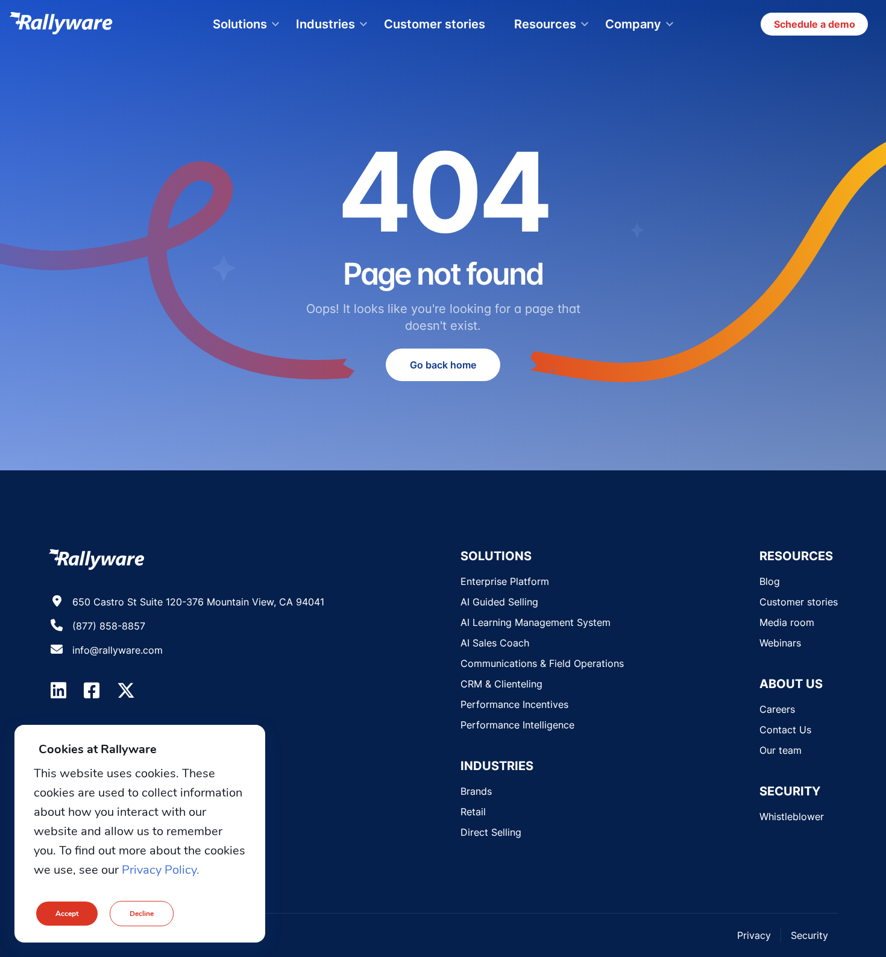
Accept (66, 913)
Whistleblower (791, 816)
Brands (476, 791)
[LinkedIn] (58, 690)
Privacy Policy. (161, 870)
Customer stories (434, 24)
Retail (473, 812)
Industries (325, 24)
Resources (545, 24)
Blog (769, 581)
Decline (142, 913)
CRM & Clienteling (501, 684)
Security (809, 935)
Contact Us (785, 730)
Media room (786, 622)
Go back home (443, 365)
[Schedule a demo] (814, 24)
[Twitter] (126, 690)
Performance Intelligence (517, 725)
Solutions (240, 24)
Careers (777, 709)
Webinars (780, 643)
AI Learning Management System (535, 622)
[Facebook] (91, 690)
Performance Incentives (514, 704)
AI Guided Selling (499, 602)
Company (633, 24)
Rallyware (61, 24)
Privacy (754, 935)
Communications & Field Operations (542, 663)
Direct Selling (490, 832)
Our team (780, 750)
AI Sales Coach (494, 643)
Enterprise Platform (504, 581)
